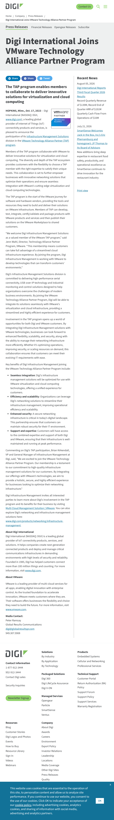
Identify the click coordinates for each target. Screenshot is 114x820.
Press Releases (35, 16)
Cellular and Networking (91, 661)
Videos (9, 760)
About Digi (47, 727)
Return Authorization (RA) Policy (91, 685)
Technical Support (88, 674)
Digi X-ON (47, 688)
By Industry (48, 656)
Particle (46, 705)
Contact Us (85, 6)
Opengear (47, 700)
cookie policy (23, 805)
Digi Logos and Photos (18, 737)
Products (82, 652)
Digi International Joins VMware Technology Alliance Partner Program (41, 20)
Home (9, 16)
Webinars (11, 765)
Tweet (46, 78)
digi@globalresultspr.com (20, 629)
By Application (50, 661)
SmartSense (48, 710)
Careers (46, 737)
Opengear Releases (65, 27)
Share (15, 78)
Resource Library (15, 751)
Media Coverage (50, 765)
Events (9, 741)
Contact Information (18, 663)
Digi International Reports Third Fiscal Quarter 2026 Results (91, 92)
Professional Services (89, 666)
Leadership (48, 756)
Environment (49, 741)
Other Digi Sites (50, 770)
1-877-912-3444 (14, 668)
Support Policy (85, 697)
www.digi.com (13, 119)
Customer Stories (15, 732)
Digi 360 (46, 678)
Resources (11, 723)
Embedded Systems (88, 656)
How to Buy (12, 746)
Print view (82, 190)
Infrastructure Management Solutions (48, 136)
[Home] (18, 7)
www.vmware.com (16, 609)
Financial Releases (41, 27)
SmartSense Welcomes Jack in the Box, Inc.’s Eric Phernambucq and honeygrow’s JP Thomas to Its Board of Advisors (92, 139)
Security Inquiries (15, 685)
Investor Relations (52, 751)
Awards (46, 732)
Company (20, 16)
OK (100, 801)
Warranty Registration (89, 706)
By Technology (50, 666)
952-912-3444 (13, 672)
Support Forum (86, 692)
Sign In (9, 756)
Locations (47, 760)
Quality (46, 779)
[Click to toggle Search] (98, 7)
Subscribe (83, 27)
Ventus (45, 715)
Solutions (47, 652)
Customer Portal (86, 678)
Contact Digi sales (16, 677)
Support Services (86, 701)
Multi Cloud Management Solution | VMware (30, 508)
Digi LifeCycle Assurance (55, 683)
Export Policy (49, 746)
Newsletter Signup (18, 698)
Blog (8, 727)
